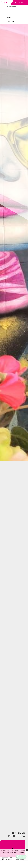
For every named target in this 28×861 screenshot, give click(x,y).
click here (22, 859)
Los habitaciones (11, 6)
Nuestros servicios (9, 11)
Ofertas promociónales (11, 19)
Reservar (19, 2)
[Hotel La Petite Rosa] (2, 2)
